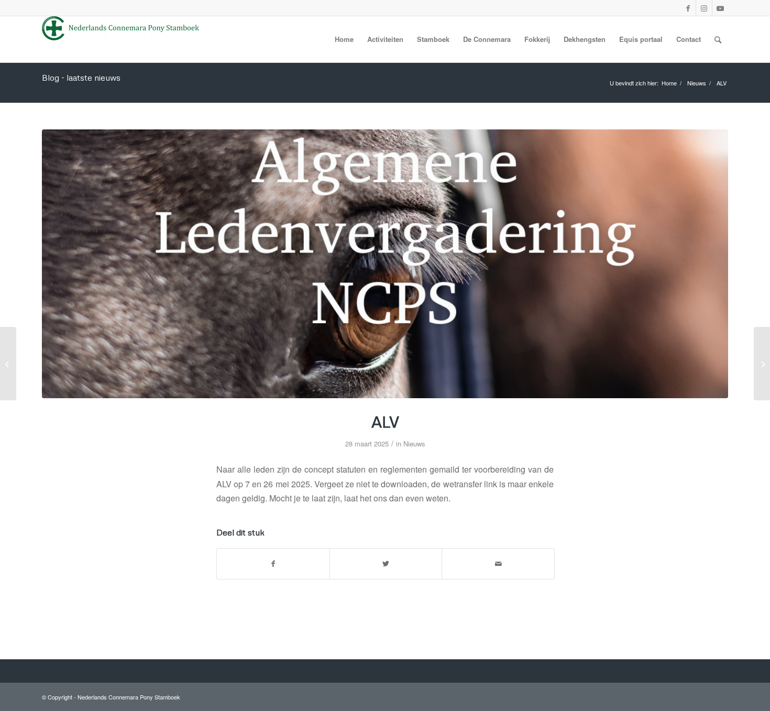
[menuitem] (344, 39)
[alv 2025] (385, 263)
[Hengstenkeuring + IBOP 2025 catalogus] (8, 363)
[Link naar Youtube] (720, 8)
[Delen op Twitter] (386, 564)
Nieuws (414, 444)
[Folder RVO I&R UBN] (762, 363)
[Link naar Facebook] (688, 8)
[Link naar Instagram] (704, 8)
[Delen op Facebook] (273, 564)
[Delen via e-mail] (498, 564)
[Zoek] (718, 39)
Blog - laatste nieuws (81, 77)
